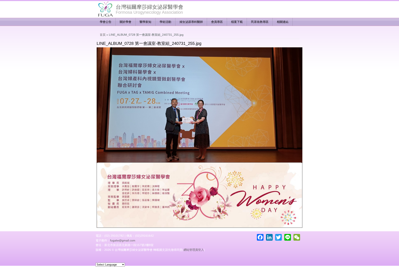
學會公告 (105, 21)
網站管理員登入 (193, 249)
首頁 (103, 34)
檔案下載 (237, 21)
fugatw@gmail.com (122, 240)
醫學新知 (145, 21)
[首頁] (105, 9)
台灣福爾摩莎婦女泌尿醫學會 (149, 7)
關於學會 (125, 21)
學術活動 (165, 21)
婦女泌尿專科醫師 (191, 21)
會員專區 (217, 21)
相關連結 (282, 21)
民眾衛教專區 (259, 21)
